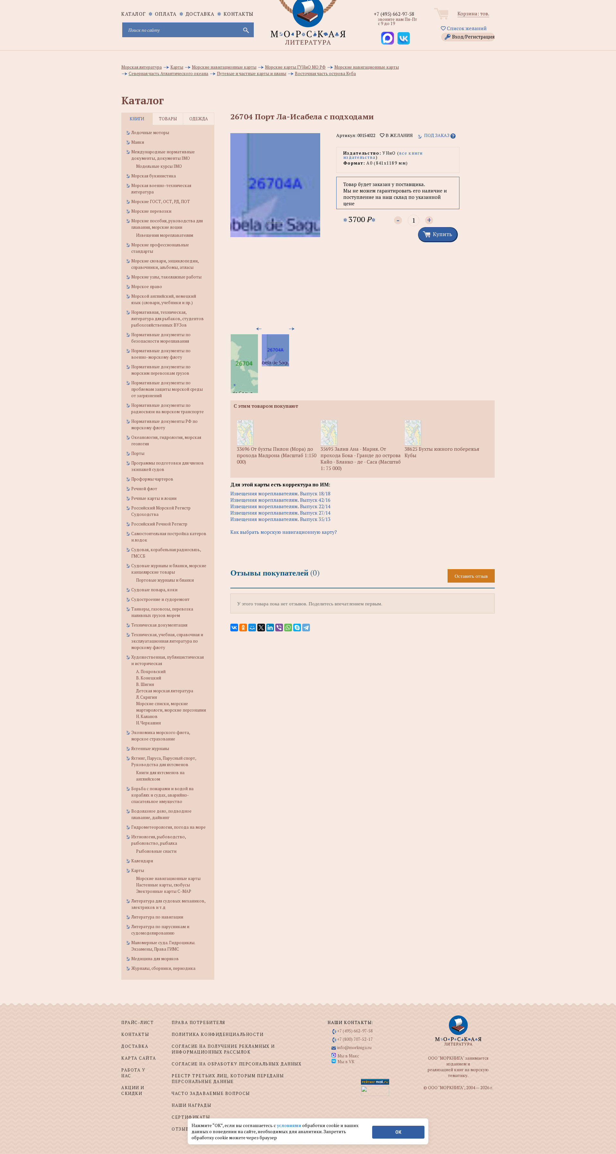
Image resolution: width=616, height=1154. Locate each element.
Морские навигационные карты (168, 878)
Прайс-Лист (137, 1022)
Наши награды (191, 1105)
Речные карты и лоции (153, 498)
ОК (398, 1132)
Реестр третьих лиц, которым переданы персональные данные (228, 1078)
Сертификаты (191, 1117)
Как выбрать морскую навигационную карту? (283, 532)
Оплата (166, 14)
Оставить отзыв (471, 576)
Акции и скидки (132, 1090)
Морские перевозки (151, 211)
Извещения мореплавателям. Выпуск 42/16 (280, 500)
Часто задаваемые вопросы (211, 1093)
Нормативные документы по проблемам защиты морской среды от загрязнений (167, 389)
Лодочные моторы (150, 132)
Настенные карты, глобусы (163, 885)
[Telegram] (306, 627)
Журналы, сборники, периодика (163, 968)
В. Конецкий (148, 678)
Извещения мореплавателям (164, 235)
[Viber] (279, 627)
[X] (261, 627)
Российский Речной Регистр (159, 524)
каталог (133, 14)
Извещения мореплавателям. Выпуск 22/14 (280, 506)
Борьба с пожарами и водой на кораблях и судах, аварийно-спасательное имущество (162, 795)
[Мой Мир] (252, 627)
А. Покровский (151, 671)
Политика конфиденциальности (217, 1034)
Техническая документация (159, 625)
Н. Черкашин (148, 723)
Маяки (137, 142)
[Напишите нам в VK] (403, 38)
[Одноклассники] (243, 627)
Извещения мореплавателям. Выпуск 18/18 (280, 493)
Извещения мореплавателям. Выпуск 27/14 (280, 512)
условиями (289, 1125)
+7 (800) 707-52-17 (355, 1039)
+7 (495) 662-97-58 (394, 14)
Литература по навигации (157, 917)
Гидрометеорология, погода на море (168, 827)
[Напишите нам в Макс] (387, 38)
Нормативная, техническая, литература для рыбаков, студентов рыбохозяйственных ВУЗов (167, 318)
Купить (442, 234)
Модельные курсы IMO (159, 166)
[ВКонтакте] (234, 627)
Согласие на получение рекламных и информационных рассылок (223, 1049)
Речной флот (144, 489)
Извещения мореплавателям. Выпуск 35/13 (280, 519)
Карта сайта (138, 1058)
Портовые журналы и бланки (165, 580)
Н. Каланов (147, 716)
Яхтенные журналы (150, 748)
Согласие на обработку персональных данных (237, 1064)
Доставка (200, 14)
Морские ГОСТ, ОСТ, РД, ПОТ (160, 201)
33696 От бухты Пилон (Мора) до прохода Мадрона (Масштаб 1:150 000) (276, 455)
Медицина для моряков (155, 959)
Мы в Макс (348, 1056)
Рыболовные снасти (156, 851)
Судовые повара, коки (154, 590)
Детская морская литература (164, 691)
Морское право (146, 286)
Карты (137, 870)
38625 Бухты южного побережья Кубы (442, 452)
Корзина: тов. (473, 13)
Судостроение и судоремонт (160, 599)
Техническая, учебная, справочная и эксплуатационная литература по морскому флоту (167, 641)
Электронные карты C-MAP (163, 891)
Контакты (239, 14)
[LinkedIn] (270, 627)
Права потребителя (198, 1022)
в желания (398, 135)
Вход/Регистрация (473, 36)
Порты (137, 453)
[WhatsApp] (288, 627)
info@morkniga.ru (354, 1047)
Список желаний (466, 28)
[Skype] (297, 627)
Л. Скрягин (146, 697)
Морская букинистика (153, 176)
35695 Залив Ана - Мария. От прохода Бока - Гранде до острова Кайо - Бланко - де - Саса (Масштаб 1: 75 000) (361, 458)
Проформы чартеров (152, 479)
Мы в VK (346, 1061)
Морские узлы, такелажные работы (166, 277)
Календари (142, 861)
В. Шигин (145, 684)
